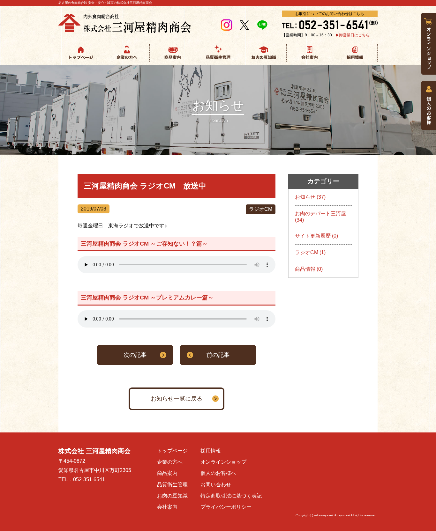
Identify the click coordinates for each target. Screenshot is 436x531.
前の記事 (218, 355)
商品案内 (167, 473)
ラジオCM (260, 209)
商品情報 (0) (309, 269)
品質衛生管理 (172, 484)
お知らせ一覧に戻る (176, 398)
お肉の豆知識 (172, 495)
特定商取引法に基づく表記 (231, 495)
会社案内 (167, 507)
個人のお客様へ (218, 473)
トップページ (172, 451)
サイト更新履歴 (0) (316, 236)
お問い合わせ (215, 484)
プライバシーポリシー (226, 507)
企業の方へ (170, 462)
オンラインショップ (223, 462)
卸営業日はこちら (354, 35)
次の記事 (135, 355)
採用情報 (210, 451)
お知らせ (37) (310, 197)
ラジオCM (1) (310, 252)
